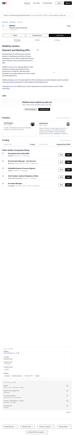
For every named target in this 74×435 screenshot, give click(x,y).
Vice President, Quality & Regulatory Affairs (23, 176)
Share (69, 26)
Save (61, 154)
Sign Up (68, 3)
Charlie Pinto (43, 123)
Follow (15, 35)
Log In (59, 3)
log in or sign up (59, 15)
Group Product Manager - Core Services (22, 161)
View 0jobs (60, 35)
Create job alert (37, 35)
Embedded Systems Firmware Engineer (21, 168)
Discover (27, 3)
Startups (12, 22)
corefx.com (13, 67)
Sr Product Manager (15, 183)
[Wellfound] (4, 3)
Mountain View (8, 358)
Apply (68, 154)
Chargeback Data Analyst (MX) (18, 153)
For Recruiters (47, 3)
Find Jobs (36, 3)
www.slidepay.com (9, 353)
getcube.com (11, 86)
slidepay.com (13, 80)
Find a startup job (30, 109)
